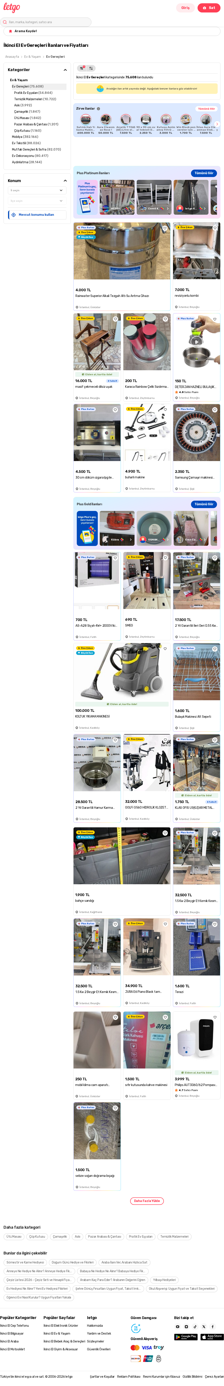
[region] (147, 124)
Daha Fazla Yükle (147, 1201)
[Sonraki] (217, 124)
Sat (212, 8)
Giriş (185, 8)
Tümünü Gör (206, 108)
